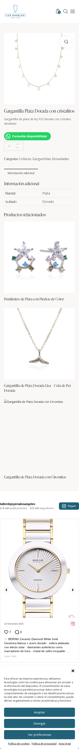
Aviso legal (65, 743)
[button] (73, 671)
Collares (25, 159)
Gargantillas (41, 159)
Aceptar (39, 712)
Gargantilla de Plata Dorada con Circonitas (35, 476)
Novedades (60, 159)
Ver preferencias (39, 735)
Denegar (39, 723)
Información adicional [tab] (21, 173)
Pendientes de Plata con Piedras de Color (34, 299)
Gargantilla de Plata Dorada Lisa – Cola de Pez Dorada (37, 388)
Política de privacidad (44, 743)
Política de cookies (19, 743)
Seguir (72, 505)
